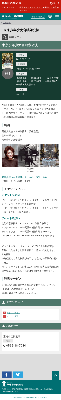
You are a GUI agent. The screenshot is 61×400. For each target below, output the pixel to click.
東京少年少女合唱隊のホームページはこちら (24, 177)
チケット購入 (39, 17)
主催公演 (7, 23)
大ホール (20, 94)
